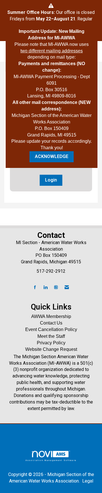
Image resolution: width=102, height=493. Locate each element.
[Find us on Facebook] (35, 287)
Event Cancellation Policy (51, 329)
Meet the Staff (51, 336)
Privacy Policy (51, 342)
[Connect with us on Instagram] (56, 287)
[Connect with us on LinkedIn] (45, 287)
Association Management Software (51, 460)
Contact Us (51, 323)
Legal (87, 481)
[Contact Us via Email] (67, 287)
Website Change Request (51, 349)
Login (51, 180)
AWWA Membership (51, 316)
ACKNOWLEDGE (51, 156)
